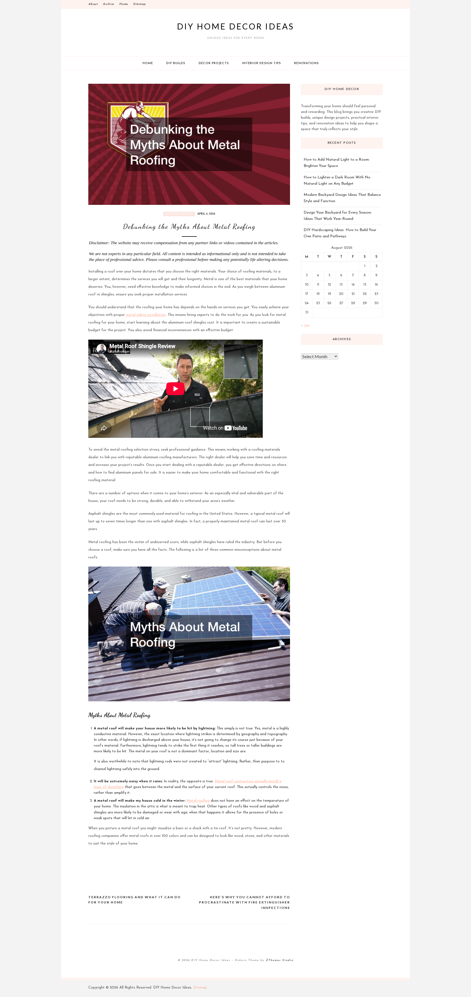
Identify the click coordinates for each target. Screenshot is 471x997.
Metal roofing (198, 801)
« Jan (305, 325)
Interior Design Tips (261, 63)
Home (123, 4)
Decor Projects (214, 63)
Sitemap (139, 4)
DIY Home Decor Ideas (235, 26)
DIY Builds (175, 63)
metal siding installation (146, 315)
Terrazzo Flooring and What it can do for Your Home (134, 900)
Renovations (306, 63)
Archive (108, 4)
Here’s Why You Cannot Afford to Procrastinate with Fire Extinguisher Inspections (244, 902)
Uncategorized (179, 213)
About (93, 4)
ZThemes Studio (279, 960)
